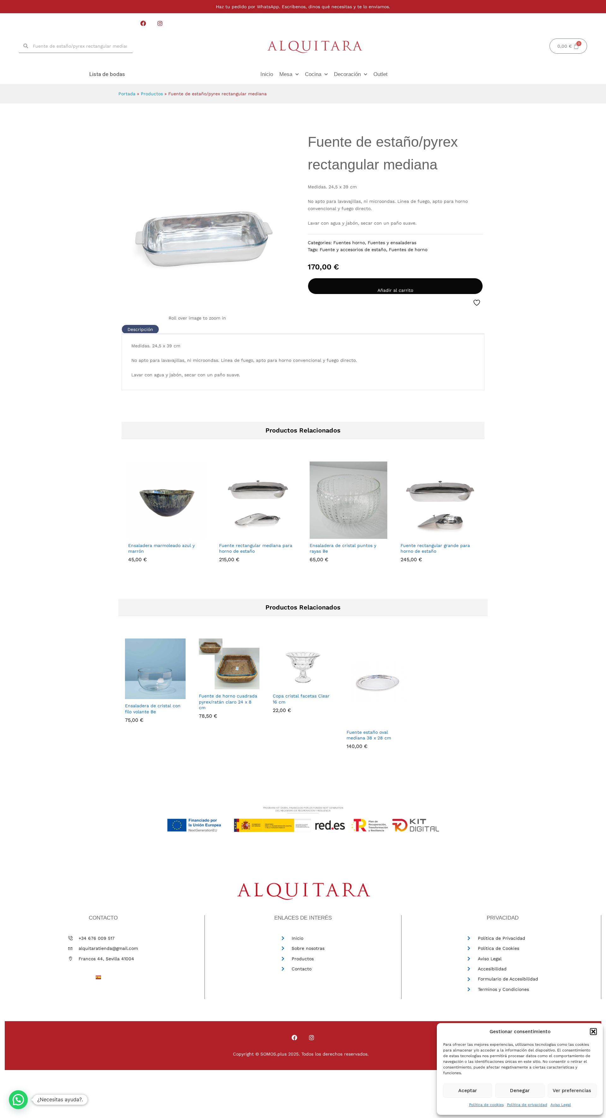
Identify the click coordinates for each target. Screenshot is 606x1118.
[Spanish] (98, 977)
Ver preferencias (572, 1090)
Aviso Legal (560, 1105)
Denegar (520, 1090)
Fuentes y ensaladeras (392, 242)
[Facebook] (143, 23)
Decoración (347, 74)
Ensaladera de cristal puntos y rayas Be (343, 548)
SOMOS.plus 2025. (280, 1053)
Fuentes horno (349, 242)
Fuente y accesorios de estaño (353, 249)
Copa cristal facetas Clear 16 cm (301, 698)
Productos (152, 93)
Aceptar (467, 1090)
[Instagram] (160, 23)
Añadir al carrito (395, 290)
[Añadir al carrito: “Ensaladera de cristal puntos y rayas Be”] (340, 535)
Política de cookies (486, 1105)
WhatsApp (267, 6)
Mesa (285, 74)
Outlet (380, 74)
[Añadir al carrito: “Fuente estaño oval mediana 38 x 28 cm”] (361, 721)
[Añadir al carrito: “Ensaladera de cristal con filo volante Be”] (139, 695)
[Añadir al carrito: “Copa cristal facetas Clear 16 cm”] (287, 685)
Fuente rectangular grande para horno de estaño (435, 548)
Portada (126, 93)
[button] (593, 1031)
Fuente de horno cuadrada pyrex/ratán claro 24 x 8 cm (228, 701)
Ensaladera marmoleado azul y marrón (161, 548)
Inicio (266, 74)
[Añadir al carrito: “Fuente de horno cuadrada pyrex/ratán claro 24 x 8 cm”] (213, 685)
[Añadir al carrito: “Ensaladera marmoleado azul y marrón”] (158, 535)
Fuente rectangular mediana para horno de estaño (255, 548)
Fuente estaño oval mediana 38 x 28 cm (369, 735)
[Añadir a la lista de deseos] (477, 302)
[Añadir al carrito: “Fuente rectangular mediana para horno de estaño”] (249, 535)
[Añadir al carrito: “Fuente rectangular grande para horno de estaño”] (430, 535)
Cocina (313, 74)
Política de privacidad (527, 1105)
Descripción (140, 329)
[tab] (140, 329)
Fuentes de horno (408, 249)
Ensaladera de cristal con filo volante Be (153, 708)
